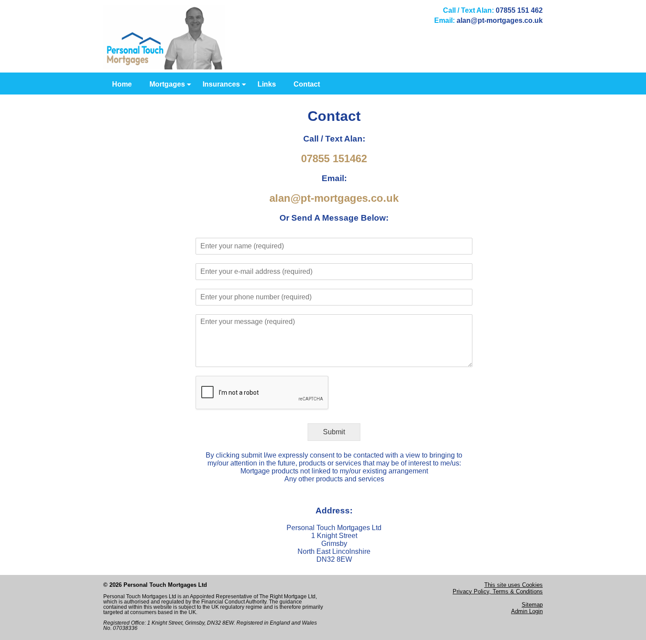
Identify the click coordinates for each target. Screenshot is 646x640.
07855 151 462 (519, 10)
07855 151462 (334, 158)
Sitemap (532, 604)
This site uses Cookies (513, 585)
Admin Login (527, 611)
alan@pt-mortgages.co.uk (500, 20)
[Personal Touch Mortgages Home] (164, 67)
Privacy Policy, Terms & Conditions (498, 591)
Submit (334, 432)
